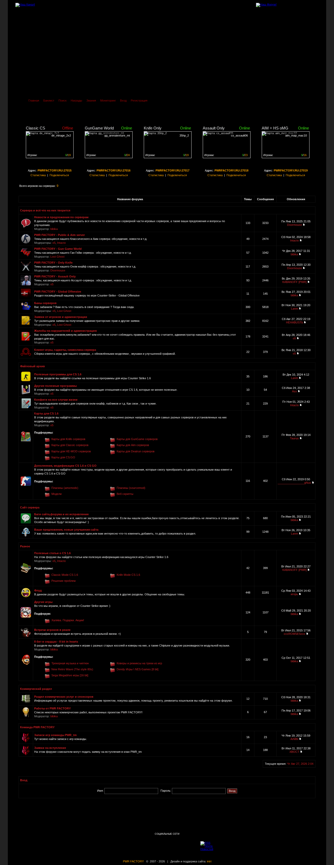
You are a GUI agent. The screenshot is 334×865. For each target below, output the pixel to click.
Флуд (38, 590)
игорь (294, 594)
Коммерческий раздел (36, 688)
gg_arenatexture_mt (117, 135)
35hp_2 (184, 135)
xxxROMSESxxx (294, 633)
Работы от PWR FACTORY (52, 708)
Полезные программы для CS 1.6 (57, 374)
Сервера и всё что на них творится (45, 210)
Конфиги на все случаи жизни (55, 399)
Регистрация (139, 100)
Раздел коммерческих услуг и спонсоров (63, 696)
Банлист (48, 100)
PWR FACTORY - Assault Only (55, 276)
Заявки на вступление (50, 747)
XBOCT (294, 751)
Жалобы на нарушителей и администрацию (65, 330)
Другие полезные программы (55, 385)
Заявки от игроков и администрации (60, 316)
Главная (33, 100)
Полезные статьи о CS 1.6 (52, 553)
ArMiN (294, 738)
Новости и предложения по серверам (61, 217)
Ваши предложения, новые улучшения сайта (66, 529)
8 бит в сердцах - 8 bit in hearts (56, 641)
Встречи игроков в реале (52, 629)
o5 (54, 242)
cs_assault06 (239, 135)
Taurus (294, 438)
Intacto (61, 242)
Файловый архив (32, 366)
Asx (294, 391)
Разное (25, 546)
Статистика (38, 175)
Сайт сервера (29, 507)
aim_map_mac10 (296, 135)
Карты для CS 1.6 (46, 413)
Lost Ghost (57, 256)
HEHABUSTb (294, 322)
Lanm (294, 308)
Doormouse (294, 224)
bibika (54, 228)
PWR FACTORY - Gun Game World (58, 248)
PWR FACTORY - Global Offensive (57, 291)
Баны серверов (45, 303)
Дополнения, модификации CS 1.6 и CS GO (65, 465)
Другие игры (43, 601)
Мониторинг (108, 100)
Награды (76, 100)
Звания (91, 100)
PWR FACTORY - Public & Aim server (59, 234)
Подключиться (59, 175)
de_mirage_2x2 (61, 135)
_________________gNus (294, 482)
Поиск (62, 100)
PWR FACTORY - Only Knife (53, 262)
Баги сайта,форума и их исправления (61, 514)
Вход (123, 100)
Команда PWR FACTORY (37, 727)
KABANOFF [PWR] (294, 281)
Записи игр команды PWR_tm (55, 735)
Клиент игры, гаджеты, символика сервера (65, 349)
